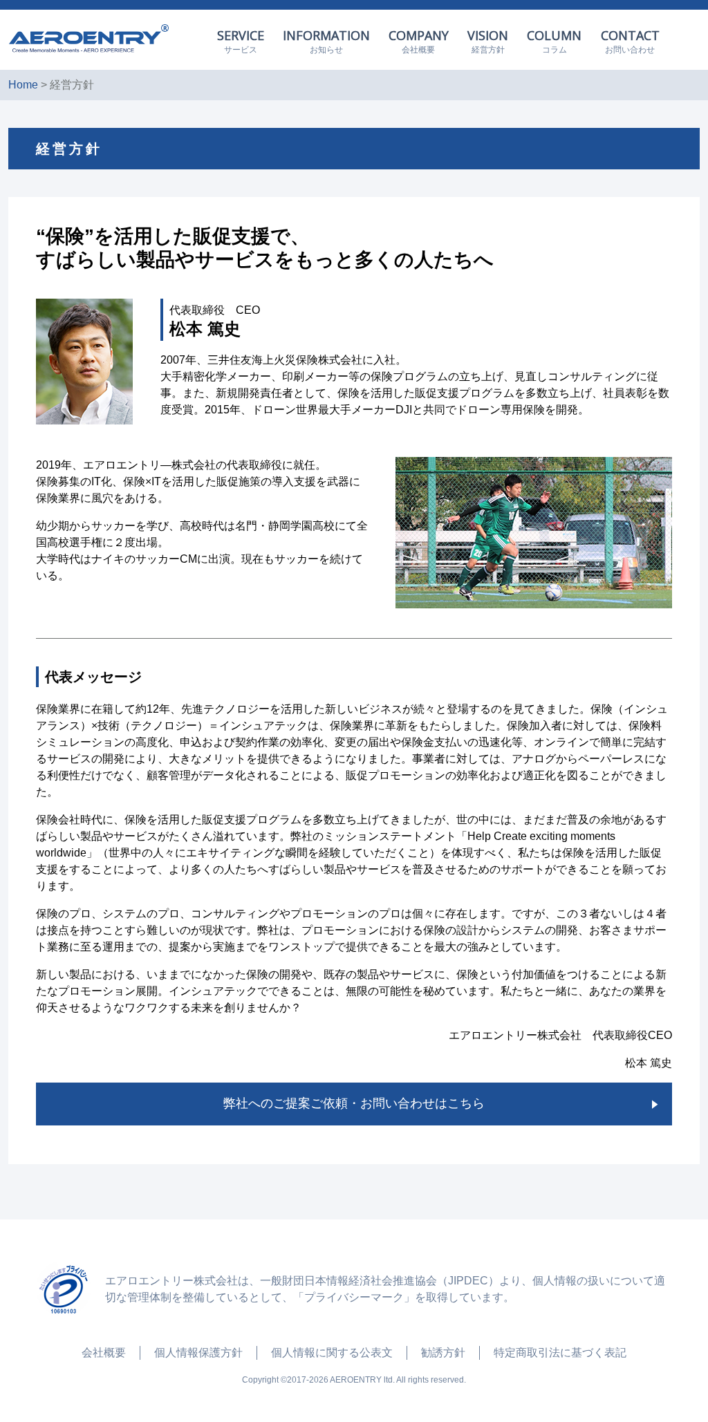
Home (23, 85)
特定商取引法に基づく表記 (560, 1352)
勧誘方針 (443, 1352)
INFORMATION (326, 41)
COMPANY (419, 41)
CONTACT (630, 41)
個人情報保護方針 (198, 1352)
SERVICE (240, 41)
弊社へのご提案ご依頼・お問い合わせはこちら (354, 1103)
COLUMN (554, 41)
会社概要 (104, 1352)
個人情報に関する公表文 (332, 1352)
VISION (487, 41)
